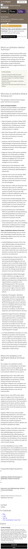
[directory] (14, 79)
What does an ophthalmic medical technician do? (12, 20)
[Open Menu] (9, 2)
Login (4, 516)
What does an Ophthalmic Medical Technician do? (13, 76)
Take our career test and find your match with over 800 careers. (14, 31)
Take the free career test (9, 36)
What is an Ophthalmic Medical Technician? (11, 74)
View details (4, 7)
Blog (4, 514)
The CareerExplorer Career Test (11, 520)
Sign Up (5, 518)
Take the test (22, 1)
